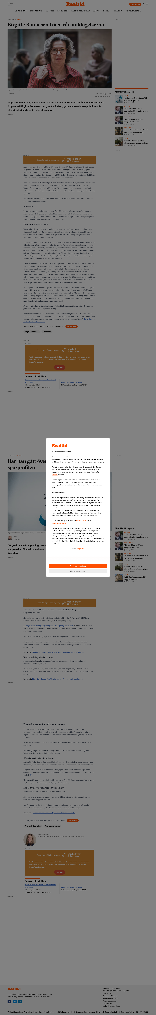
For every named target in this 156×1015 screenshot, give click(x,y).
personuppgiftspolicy (59, 523)
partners (55, 475)
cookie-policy (81, 521)
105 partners (80, 549)
